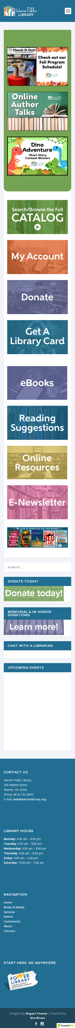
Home (8, 902)
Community (12, 921)
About (8, 926)
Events (8, 916)
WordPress (37, 1018)
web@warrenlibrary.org (29, 799)
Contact (9, 931)
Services (9, 912)
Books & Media (14, 907)
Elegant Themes (36, 1013)
